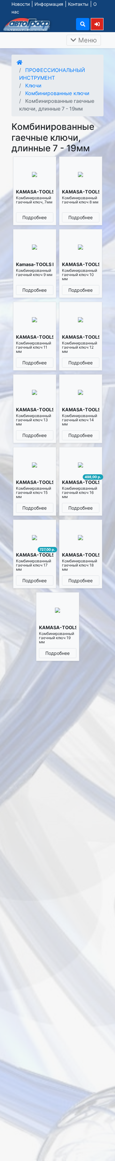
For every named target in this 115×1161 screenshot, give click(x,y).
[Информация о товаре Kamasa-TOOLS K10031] (34, 247)
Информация (48, 4)
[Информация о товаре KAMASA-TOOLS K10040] (80, 537)
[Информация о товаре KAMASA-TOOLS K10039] (34, 537)
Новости (21, 4)
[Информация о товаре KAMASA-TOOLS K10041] (57, 610)
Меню (86, 40)
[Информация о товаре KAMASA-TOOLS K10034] (80, 320)
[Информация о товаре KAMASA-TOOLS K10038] (80, 465)
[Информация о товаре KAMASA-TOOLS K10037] (34, 465)
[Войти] (97, 24)
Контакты (78, 4)
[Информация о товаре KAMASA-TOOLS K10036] (80, 392)
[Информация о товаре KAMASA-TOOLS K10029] (34, 174)
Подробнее (34, 217)
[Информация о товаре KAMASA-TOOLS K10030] (80, 174)
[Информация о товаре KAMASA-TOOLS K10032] (80, 247)
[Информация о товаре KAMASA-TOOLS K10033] (34, 320)
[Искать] (82, 24)
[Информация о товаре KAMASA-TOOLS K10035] (34, 392)
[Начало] (19, 62)
